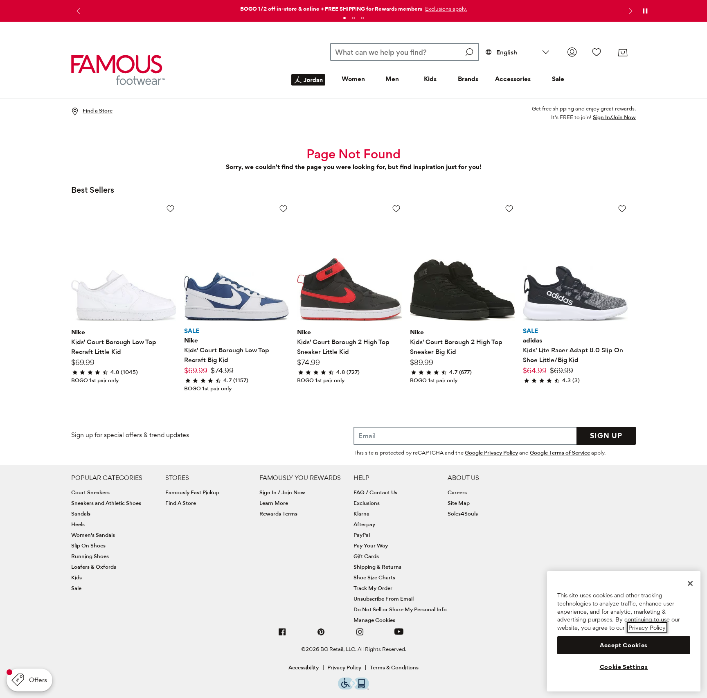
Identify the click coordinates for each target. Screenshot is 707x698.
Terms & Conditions (394, 667)
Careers (457, 492)
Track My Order (373, 588)
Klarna (361, 513)
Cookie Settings (624, 666)
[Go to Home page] (118, 70)
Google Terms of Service (560, 452)
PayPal (362, 534)
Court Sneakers (90, 492)
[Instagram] (360, 635)
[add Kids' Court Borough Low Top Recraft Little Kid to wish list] (170, 208)
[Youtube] (398, 635)
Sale (558, 79)
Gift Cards (366, 556)
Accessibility (303, 667)
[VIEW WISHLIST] (596, 52)
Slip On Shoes (88, 545)
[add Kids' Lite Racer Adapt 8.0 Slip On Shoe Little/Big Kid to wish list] (622, 208)
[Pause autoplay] (645, 11)
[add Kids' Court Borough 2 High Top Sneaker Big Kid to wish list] (509, 208)
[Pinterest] (321, 635)
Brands (468, 79)
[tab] (344, 18)
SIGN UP (606, 435)
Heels (78, 524)
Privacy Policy (344, 667)
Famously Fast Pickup (192, 492)
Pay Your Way (371, 545)
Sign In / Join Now (282, 492)
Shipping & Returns (377, 566)
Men (392, 79)
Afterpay (364, 524)
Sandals (80, 513)
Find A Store (180, 503)
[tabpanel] (353, 7)
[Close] (690, 583)
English (506, 52)
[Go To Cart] (623, 53)
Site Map (459, 503)
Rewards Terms (278, 513)
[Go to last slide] (77, 11)
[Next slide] (629, 11)
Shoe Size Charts (374, 577)
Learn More (273, 503)
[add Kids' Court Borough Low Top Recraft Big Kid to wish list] (283, 208)
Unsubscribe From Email (384, 598)
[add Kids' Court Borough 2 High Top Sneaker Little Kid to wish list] (396, 208)
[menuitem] (308, 86)
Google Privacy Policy (491, 452)
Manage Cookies (374, 620)
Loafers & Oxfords (93, 566)
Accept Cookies (624, 644)
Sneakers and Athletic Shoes (106, 503)
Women (353, 79)
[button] (445, 8)
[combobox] (404, 52)
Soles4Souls (463, 513)
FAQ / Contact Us (375, 492)
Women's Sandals (93, 534)
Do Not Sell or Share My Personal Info (400, 609)
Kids (430, 79)
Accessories (513, 79)
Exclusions (367, 503)
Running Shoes (90, 556)
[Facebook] (282, 635)
